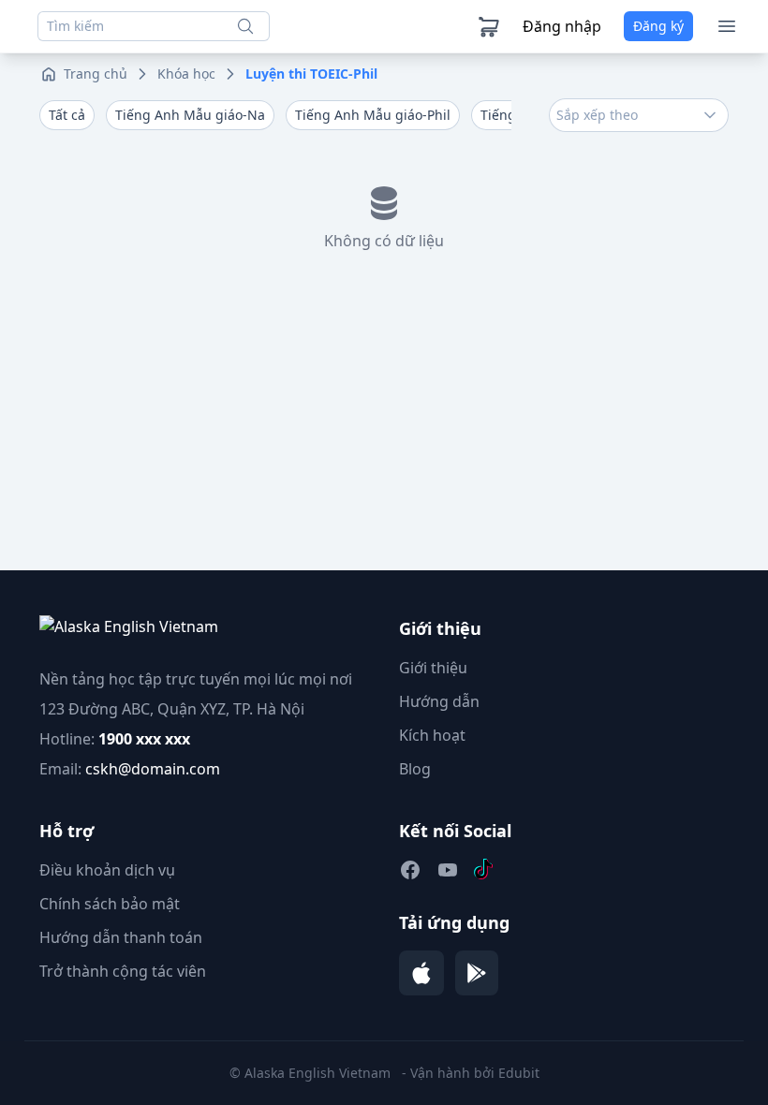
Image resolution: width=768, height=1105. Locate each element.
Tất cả (67, 115)
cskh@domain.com (152, 769)
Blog (415, 769)
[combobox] (639, 115)
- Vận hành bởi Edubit (470, 1073)
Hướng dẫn (439, 701)
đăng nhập (562, 26)
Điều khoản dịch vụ (107, 870)
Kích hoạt (432, 735)
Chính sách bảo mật (109, 903)
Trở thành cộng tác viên (122, 971)
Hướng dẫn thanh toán (120, 937)
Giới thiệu (433, 667)
